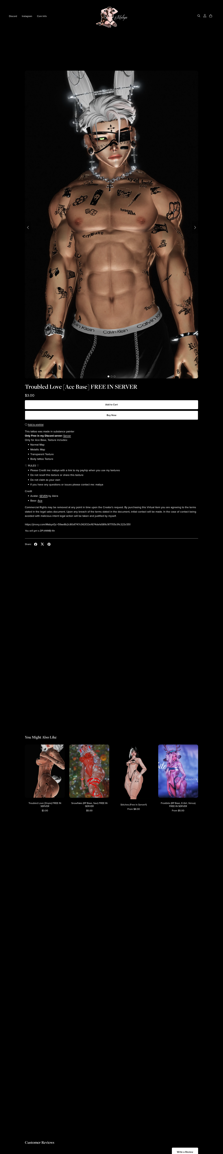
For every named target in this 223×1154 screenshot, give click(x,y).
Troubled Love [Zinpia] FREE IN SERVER (45, 805)
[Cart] (211, 15)
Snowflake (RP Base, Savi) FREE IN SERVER (89, 805)
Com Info (42, 16)
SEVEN (43, 496)
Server (67, 435)
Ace (40, 500)
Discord (13, 16)
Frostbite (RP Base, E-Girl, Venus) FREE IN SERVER (178, 805)
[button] (28, 227)
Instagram (27, 16)
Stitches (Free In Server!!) (133, 804)
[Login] (205, 15)
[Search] (199, 15)
